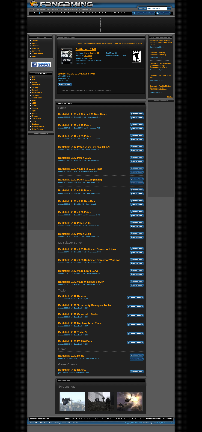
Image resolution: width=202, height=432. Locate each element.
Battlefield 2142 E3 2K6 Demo (75, 341)
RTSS (34, 113)
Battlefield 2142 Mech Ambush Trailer (80, 323)
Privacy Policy (54, 423)
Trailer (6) (108, 43)
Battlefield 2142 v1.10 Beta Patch (77, 201)
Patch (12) (82, 43)
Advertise (43, 423)
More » (169, 96)
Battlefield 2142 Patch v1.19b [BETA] (80, 179)
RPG (34, 111)
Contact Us (34, 423)
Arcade (35, 87)
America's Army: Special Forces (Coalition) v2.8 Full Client (161, 42)
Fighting (35, 95)
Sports (34, 121)
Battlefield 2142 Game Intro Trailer (78, 314)
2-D (33, 77)
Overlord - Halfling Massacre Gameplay (158, 54)
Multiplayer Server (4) (95, 43)
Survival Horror (38, 126)
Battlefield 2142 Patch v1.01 (74, 234)
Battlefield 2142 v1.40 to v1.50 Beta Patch (82, 114)
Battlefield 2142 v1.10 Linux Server (78, 271)
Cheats (139, 43)
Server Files (37, 51)
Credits (75, 423)
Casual (35, 90)
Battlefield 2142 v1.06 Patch (74, 212)
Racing (35, 108)
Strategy (35, 124)
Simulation (36, 119)
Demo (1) (117, 43)
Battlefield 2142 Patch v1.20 (74, 158)
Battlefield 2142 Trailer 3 (72, 332)
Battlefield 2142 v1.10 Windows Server (81, 281)
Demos (35, 40)
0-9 (42, 13)
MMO (34, 103)
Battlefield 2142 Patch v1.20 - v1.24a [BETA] (84, 147)
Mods (34, 43)
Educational (37, 93)
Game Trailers (37, 53)
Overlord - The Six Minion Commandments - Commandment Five (160, 88)
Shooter (35, 116)
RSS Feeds (167, 418)
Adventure (36, 85)
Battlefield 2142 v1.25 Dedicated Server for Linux (87, 249)
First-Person (37, 98)
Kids (34, 100)
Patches (35, 46)
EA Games (88, 56)
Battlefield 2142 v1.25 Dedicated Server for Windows (89, 260)
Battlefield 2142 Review (72, 296)
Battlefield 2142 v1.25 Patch (74, 136)
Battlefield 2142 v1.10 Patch (74, 190)
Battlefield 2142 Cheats (72, 370)
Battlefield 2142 (86, 49)
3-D (33, 79)
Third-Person (37, 129)
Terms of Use (66, 423)
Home (36, 13)
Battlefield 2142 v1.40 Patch (74, 125)
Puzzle (34, 106)
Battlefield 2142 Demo (71, 355)
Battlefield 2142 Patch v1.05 (74, 223)
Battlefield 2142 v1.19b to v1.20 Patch (80, 168)
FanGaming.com (149, 423)
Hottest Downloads (153, 418)
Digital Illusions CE (91, 53)
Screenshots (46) (128, 43)
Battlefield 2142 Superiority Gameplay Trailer (84, 305)
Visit (90, 58)
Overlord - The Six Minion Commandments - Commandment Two (160, 65)
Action (34, 82)
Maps (34, 56)
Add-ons (35, 48)
